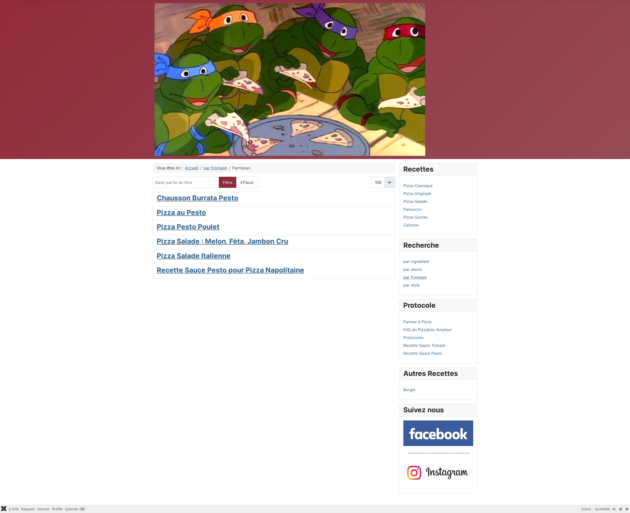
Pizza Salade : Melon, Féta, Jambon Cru (222, 241)
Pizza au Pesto (181, 212)
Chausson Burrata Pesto (197, 198)
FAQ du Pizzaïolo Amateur (427, 329)
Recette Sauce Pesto (422, 353)
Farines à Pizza (417, 321)
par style (411, 285)
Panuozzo (412, 209)
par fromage (414, 277)
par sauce (412, 269)
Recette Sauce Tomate (424, 345)
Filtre (227, 182)
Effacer (247, 182)
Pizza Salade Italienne (194, 256)
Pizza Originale (417, 193)
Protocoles (413, 337)
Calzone (411, 225)
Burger (409, 389)
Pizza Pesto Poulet (188, 227)
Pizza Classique (418, 185)
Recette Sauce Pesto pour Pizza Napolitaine (230, 270)
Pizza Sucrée (415, 217)
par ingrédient (416, 261)
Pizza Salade (415, 201)
